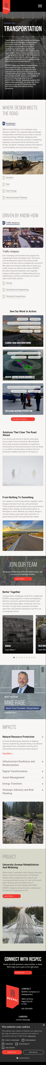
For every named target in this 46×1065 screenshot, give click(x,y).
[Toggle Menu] (40, 6)
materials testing (29, 80)
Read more (32, 1036)
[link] (23, 331)
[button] (14, 657)
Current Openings (23, 1020)
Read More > (8, 753)
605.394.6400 (27, 1009)
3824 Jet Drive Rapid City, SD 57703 (27, 1001)
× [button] (44, 1025)
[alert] (23, 1042)
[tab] (10, 123)
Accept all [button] (12, 1052)
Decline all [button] (33, 1052)
